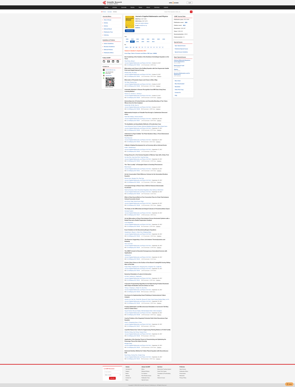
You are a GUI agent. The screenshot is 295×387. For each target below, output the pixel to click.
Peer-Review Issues (146, 375)
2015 (143, 41)
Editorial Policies (108, 49)
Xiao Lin (137, 105)
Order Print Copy (179, 89)
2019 (163, 39)
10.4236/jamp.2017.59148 (133, 205)
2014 (148, 41)
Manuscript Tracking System (164, 369)
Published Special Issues (181, 48)
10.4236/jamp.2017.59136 (133, 335)
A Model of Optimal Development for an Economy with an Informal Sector (146, 145)
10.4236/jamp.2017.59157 (133, 120)
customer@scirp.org (110, 69)
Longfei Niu (158, 266)
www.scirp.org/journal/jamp (141, 23)
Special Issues (145, 380)
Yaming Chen (134, 355)
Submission (129, 30)
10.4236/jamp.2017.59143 (133, 259)
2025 (132, 39)
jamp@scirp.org (143, 25)
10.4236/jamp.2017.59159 (133, 97)
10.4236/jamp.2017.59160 (133, 86)
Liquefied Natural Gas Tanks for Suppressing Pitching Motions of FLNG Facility (147, 329)
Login (189, 2)
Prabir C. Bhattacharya (130, 147)
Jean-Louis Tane (129, 243)
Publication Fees (108, 32)
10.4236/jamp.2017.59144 (133, 247)
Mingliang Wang (147, 232)
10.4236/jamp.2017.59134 (133, 347)
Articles (114, 7)
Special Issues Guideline (181, 52)
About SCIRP (146, 367)
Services (156, 7)
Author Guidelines (109, 43)
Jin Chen (127, 276)
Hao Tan (133, 299)
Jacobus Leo (128, 299)
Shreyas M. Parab (146, 299)
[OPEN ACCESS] (174, 2)
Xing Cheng (127, 61)
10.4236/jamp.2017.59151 (133, 170)
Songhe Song (141, 355)
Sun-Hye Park (128, 157)
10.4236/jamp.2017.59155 (133, 130)
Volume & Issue (161, 377)
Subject (127, 371)
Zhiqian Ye (138, 287)
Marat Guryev (128, 166)
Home (106, 7)
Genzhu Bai (127, 105)
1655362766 (108, 75)
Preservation (183, 373)
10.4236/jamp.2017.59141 (133, 280)
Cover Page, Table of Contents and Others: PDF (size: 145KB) (141, 53)
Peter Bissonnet (128, 137)
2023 (143, 39)
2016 (137, 41)
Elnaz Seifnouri (153, 189)
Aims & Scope (107, 19)
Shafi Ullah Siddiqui (129, 116)
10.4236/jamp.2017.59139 (133, 303)
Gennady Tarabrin (129, 211)
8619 (184, 25)
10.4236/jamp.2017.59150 (133, 182)
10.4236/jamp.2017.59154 (133, 141)
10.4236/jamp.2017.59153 (133, 151)
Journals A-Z (129, 369)
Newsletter (177, 86)
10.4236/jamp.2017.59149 (133, 193)
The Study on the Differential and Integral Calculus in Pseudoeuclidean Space (147, 208)
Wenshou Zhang (129, 332)
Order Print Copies (161, 371)
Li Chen (140, 322)
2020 (158, 39)
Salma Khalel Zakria (162, 126)
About (148, 7)
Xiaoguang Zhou (144, 266)
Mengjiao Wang (128, 343)
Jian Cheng (136, 332)
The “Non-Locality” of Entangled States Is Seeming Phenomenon (143, 164)
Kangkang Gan (135, 266)
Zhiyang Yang (128, 72)
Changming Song (133, 322)
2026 (127, 39)
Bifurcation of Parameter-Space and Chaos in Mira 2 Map (141, 80)
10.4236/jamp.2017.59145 (133, 236)
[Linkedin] (113, 61)
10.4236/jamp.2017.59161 (133, 76)
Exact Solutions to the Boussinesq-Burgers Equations (140, 230)
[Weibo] (118, 61)
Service (159, 367)
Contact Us (178, 92)
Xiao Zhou (144, 287)
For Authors (144, 373)
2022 (148, 39)
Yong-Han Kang (144, 157)
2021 (153, 39)
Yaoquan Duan (143, 332)
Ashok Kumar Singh (139, 201)
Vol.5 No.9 (148, 63)
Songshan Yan (151, 266)
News (140, 7)
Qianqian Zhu (135, 178)
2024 (137, 39)
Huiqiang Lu (132, 287)
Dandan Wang (161, 299)
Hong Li (126, 322)
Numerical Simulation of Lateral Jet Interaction (138, 274)
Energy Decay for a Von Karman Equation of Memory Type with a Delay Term (147, 155)
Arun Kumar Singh (129, 201)
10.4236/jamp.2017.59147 (133, 214)
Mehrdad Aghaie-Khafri (147, 310)
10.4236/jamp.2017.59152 (133, 161)
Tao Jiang (134, 72)
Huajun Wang (128, 266)
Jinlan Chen (140, 232)
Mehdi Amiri (160, 189)
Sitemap (128, 375)
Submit (166, 7)
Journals (123, 7)
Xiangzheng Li (128, 232)
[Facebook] (108, 61)
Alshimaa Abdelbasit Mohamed (149, 126)
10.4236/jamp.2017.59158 (133, 109)
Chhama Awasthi (139, 116)
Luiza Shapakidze (129, 222)
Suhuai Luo (127, 93)
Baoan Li (134, 232)
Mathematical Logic (179, 65)
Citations (137, 27)
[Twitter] (104, 61)
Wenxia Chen (128, 178)
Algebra (176, 69)
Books (132, 7)
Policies (182, 367)
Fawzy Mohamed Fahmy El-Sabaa (133, 126)
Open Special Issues (180, 45)
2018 (127, 41)
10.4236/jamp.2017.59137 (133, 326)
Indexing (106, 35)
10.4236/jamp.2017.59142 (133, 270)
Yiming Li (127, 287)
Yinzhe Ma (138, 299)
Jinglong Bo (139, 276)
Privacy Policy (183, 377)
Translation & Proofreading (163, 373)
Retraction (182, 375)
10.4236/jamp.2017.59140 (133, 291)
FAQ (176, 95)
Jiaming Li (139, 93)
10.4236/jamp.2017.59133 (133, 358)
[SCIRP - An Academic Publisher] (112, 2)
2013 (153, 41)
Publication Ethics (109, 52)
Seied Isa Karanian (129, 189)
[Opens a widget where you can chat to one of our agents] (289, 384)
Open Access (183, 369)
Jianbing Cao (128, 255)
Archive (106, 26)
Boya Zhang (127, 355)
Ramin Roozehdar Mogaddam (141, 189)
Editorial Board (108, 29)
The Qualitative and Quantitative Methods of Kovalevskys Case (143, 124)
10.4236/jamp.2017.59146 (133, 226)
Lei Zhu (167, 299)
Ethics (143, 369)
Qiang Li (133, 61)
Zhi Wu (132, 105)
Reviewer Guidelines (109, 46)
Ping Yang (141, 178)
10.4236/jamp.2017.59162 (133, 65)
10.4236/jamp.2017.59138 (133, 314)
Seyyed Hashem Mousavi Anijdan (133, 310)
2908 (186, 22)
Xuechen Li (133, 93)
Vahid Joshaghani (157, 310)
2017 (132, 41)
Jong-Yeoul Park (136, 157)
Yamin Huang (154, 299)
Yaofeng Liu (132, 276)
